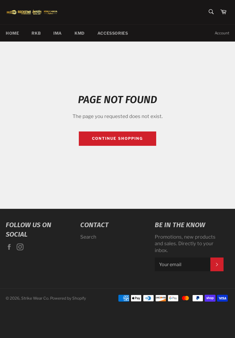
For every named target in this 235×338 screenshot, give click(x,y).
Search (88, 237)
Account (222, 33)
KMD (80, 33)
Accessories (112, 33)
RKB (36, 33)
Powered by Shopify (68, 298)
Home (12, 33)
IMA (57, 33)
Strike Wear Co (34, 298)
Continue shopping (117, 138)
